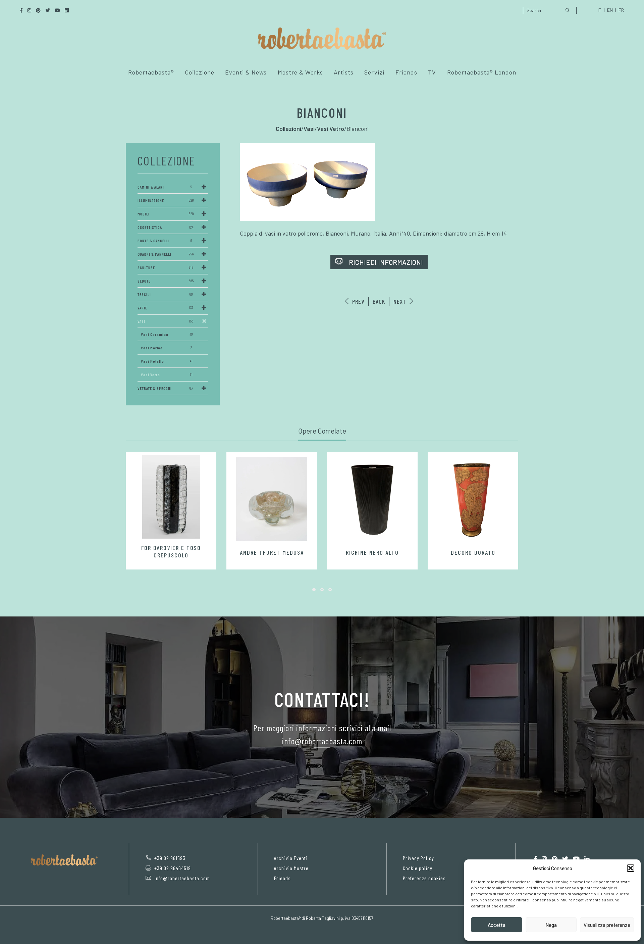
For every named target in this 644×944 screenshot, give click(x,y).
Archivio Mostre (291, 868)
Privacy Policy (418, 858)
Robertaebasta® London (481, 72)
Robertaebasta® (151, 72)
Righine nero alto (372, 552)
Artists (344, 72)
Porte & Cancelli (165, 240)
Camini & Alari (165, 187)
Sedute (166, 281)
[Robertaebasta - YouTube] (576, 858)
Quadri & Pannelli (166, 254)
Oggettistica (166, 227)
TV (432, 72)
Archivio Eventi (291, 858)
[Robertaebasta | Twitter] (565, 858)
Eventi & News (246, 72)
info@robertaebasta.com (182, 878)
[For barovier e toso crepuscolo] (171, 497)
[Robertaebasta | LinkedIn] (587, 858)
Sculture (166, 267)
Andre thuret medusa (272, 552)
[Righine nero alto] (372, 499)
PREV (357, 301)
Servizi (374, 72)
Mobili (166, 213)
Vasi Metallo (167, 361)
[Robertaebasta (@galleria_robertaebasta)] (544, 858)
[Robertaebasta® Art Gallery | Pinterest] (554, 858)
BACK (379, 301)
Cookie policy (417, 868)
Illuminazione (166, 200)
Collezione (199, 72)
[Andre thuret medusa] (271, 499)
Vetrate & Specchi (165, 388)
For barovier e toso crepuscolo (171, 551)
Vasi (166, 321)
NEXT (400, 301)
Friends (406, 72)
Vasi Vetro (167, 374)
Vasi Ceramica (167, 334)
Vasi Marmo (166, 347)
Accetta (496, 925)
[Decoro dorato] (473, 499)
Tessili (165, 294)
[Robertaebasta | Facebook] (535, 858)
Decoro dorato (473, 552)
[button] (630, 868)
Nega (551, 925)
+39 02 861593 (169, 858)
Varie (166, 307)
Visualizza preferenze (607, 925)
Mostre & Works (300, 72)
